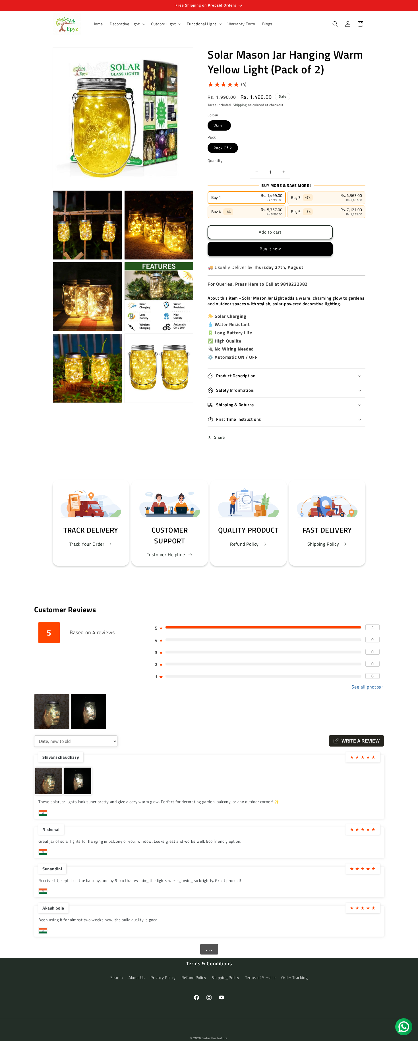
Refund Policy (244, 544)
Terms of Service (260, 977)
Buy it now (270, 249)
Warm (219, 125)
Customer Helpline (165, 554)
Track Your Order (87, 544)
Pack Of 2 (223, 148)
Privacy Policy (162, 977)
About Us (137, 977)
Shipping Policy (323, 544)
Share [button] (219, 437)
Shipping (240, 105)
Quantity (215, 160)
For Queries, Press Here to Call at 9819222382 (258, 284)
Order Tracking (294, 977)
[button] (127, 24)
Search (116, 977)
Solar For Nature (215, 1038)
